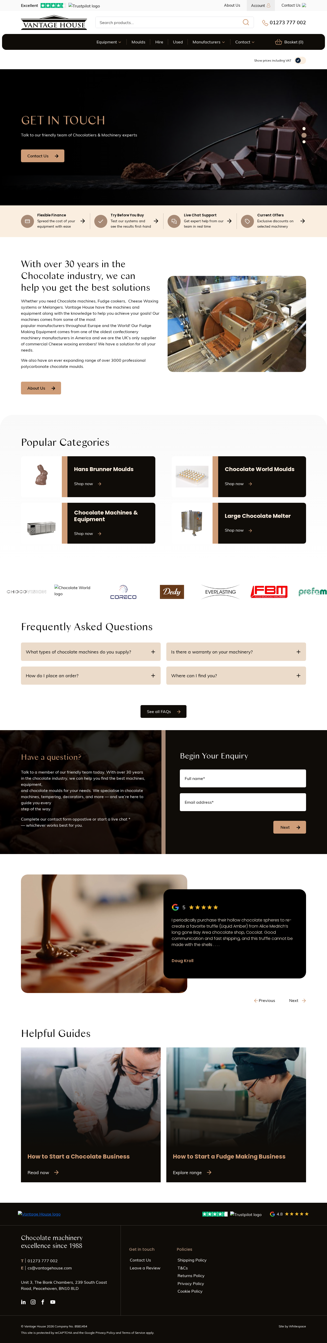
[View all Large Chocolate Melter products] (239, 523)
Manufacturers (206, 41)
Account (258, 5)
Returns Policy (191, 1275)
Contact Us (291, 5)
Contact (242, 41)
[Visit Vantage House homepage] (54, 22)
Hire (159, 41)
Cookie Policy (190, 1291)
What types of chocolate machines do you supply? (78, 652)
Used (178, 41)
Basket (293, 41)
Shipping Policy (192, 1260)
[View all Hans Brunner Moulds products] (88, 476)
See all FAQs (159, 711)
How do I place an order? (52, 675)
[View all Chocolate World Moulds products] (239, 476)
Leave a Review (145, 1267)
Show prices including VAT (272, 60)
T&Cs (183, 1267)
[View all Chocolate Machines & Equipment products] (88, 523)
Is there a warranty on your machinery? (212, 652)
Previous (267, 1000)
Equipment (107, 41)
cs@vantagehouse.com (46, 1268)
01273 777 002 (288, 22)
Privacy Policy (191, 1283)
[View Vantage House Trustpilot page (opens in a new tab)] (232, 1214)
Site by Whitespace (292, 1326)
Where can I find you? (194, 675)
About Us (232, 5)
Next (285, 827)
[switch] (300, 60)
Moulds (138, 41)
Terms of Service (134, 1332)
